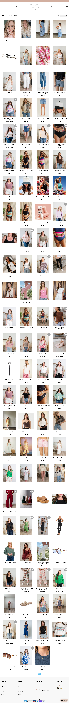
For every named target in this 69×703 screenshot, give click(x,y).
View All (2, 694)
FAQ (19, 686)
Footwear (3, 689)
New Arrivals (11, 1)
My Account (61, 6)
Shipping (20, 694)
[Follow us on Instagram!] (18, 6)
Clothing (3, 686)
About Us (20, 685)
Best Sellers (57, 1)
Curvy (2, 688)
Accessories (3, 691)
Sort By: (57, 15)
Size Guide (20, 692)
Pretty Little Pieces (19, 699)
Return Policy (21, 691)
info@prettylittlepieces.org (8, 6)
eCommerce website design (47, 699)
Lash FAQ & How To (22, 688)
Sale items (34, 1)
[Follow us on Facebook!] (16, 6)
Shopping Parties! (22, 689)
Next (39, 673)
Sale (2, 692)
